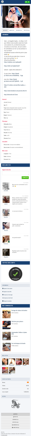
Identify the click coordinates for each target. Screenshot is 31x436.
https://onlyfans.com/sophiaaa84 (12, 62)
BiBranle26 (4, 365)
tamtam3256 (18, 365)
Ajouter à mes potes (7, 288)
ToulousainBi (11, 365)
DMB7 (10, 374)
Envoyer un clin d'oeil (7, 298)
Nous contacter (12, 433)
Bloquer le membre (7, 301)
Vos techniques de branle (18, 343)
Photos (12, 30)
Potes (27, 30)
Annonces (16, 424)
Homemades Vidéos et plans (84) (19, 333)
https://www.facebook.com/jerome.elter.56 (15, 91)
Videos (19, 30)
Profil (5, 30)
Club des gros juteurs (17, 321)
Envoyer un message (7, 294)
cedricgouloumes (5, 374)
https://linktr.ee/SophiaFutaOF (12, 66)
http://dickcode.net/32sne (11, 94)
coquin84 (24, 365)
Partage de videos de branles (19, 310)
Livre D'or (16, 427)
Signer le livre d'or (6, 169)
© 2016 (2, 432)
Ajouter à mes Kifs (7, 291)
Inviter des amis (4, 433)
